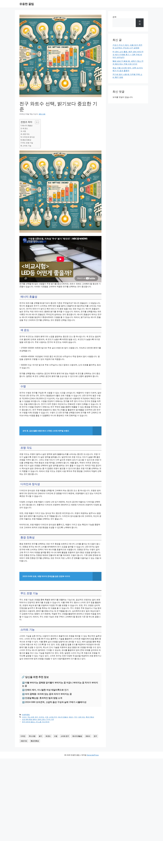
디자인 (24, 717)
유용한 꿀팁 (26, 4)
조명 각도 (26, 134)
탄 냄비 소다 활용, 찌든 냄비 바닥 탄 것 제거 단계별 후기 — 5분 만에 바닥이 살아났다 (128, 55)
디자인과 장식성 (29, 137)
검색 (114, 17)
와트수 (71, 717)
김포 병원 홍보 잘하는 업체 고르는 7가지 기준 (38, 719)
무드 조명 (30, 717)
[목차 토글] (35, 122)
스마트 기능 (27, 146)
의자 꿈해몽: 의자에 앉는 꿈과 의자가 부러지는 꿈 (48, 694)
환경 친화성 (26, 140)
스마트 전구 (53, 717)
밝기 (36, 717)
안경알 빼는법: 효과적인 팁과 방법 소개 (43, 698)
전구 (75, 717)
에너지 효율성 (27, 125)
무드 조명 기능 (27, 143)
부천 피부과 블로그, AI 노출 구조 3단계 (35, 722)
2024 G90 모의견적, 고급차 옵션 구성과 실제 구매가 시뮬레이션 (55, 702)
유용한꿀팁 (26, 715)
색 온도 (25, 128)
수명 (24, 131)
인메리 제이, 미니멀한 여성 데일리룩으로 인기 (47, 690)
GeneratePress (93, 755)
